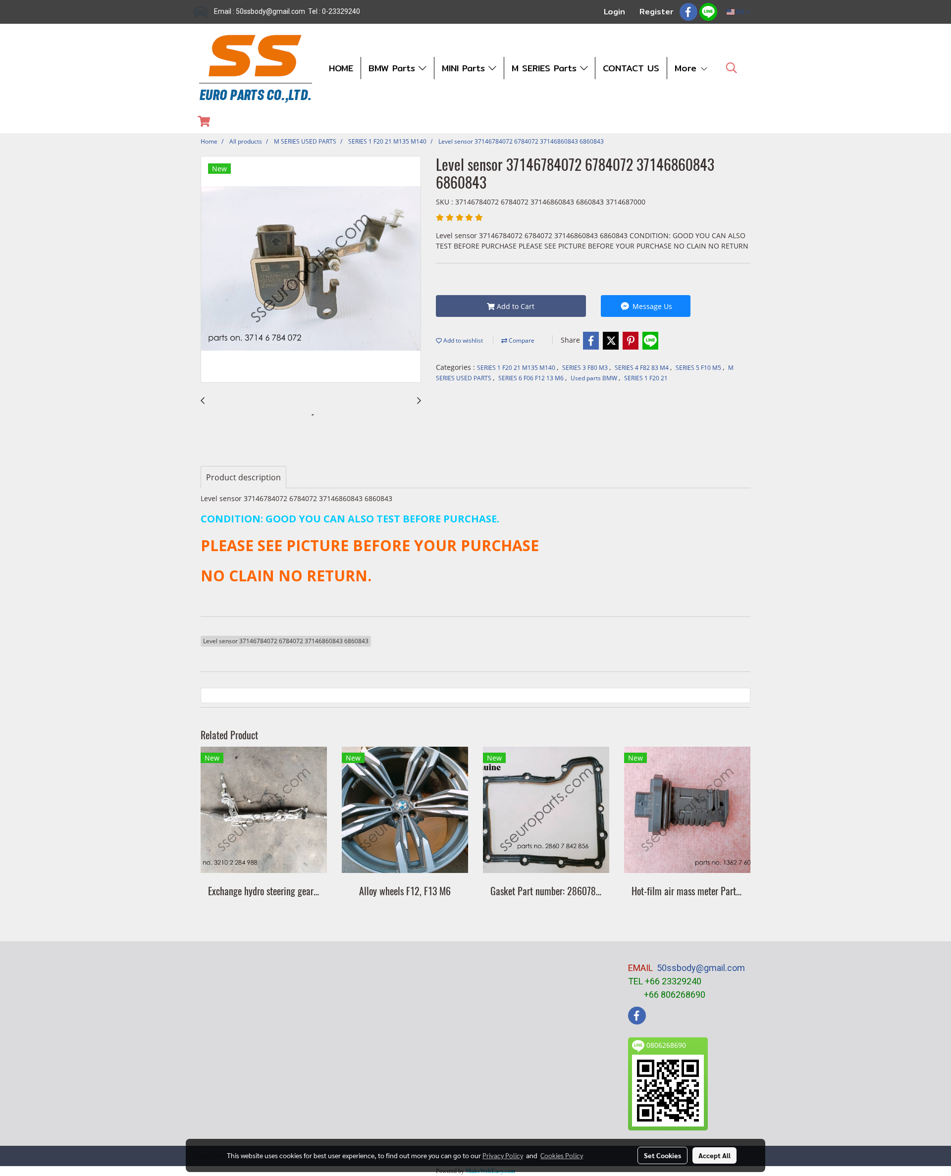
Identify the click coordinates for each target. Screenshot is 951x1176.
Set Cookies (662, 1155)
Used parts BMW (595, 378)
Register (656, 11)
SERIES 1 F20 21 (646, 378)
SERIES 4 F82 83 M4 (642, 367)
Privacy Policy (502, 1155)
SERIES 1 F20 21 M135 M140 (517, 367)
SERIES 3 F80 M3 (585, 367)
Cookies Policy (561, 1155)
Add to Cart (514, 306)
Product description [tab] (243, 477)
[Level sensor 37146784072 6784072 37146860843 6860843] (311, 269)
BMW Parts (394, 68)
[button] (731, 67)
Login (614, 11)
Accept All (714, 1155)
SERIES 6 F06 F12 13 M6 (531, 378)
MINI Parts (465, 68)
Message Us (651, 306)
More (687, 68)
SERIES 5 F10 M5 (699, 367)
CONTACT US (631, 68)
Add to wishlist (462, 340)
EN (740, 11)
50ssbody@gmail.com (701, 968)
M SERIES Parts (546, 68)
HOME (341, 68)
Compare (520, 340)
